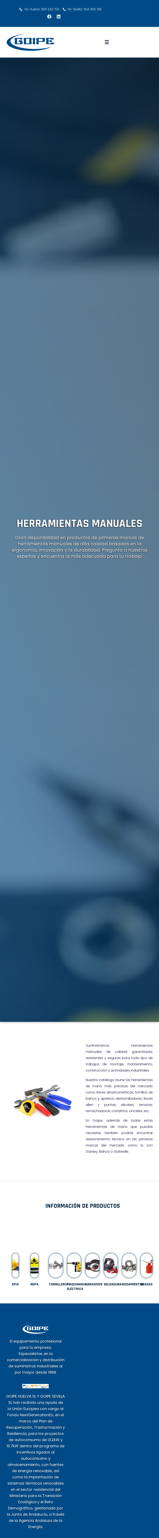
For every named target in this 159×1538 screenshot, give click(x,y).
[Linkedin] (58, 16)
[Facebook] (49, 16)
